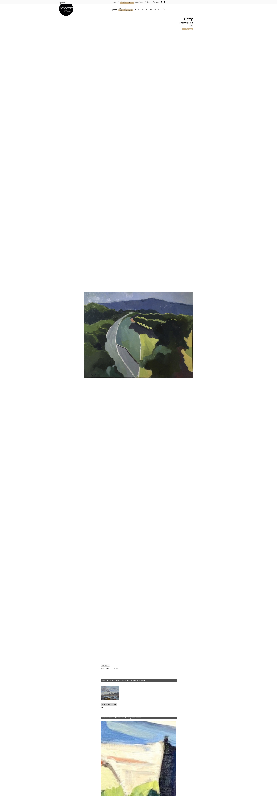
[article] (110, 695)
